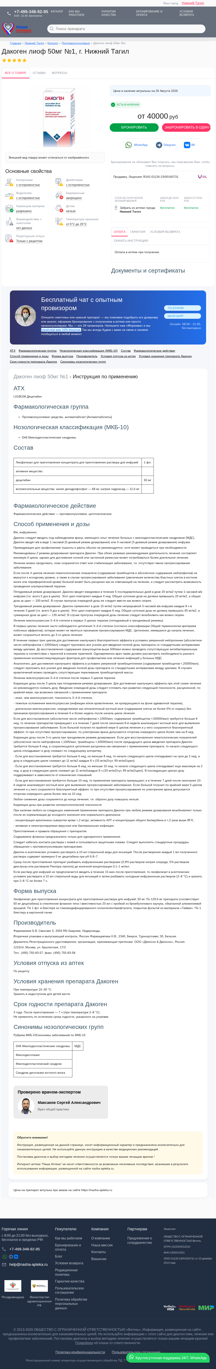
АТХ (12, 350)
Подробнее (84, 1343)
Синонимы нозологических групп (83, 361)
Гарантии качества (69, 1281)
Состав (126, 350)
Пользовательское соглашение (136, 1352)
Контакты (98, 1252)
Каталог (52, 43)
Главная (15, 43)
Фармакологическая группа (38, 350)
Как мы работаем (68, 1238)
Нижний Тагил (193, 3)
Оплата (120, 231)
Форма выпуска (62, 356)
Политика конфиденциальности (80, 1352)
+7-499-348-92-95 (24, 1249)
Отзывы (39, 73)
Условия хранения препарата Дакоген (165, 356)
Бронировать (134, 127)
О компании (100, 1238)
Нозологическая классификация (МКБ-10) (89, 350)
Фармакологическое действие (154, 350)
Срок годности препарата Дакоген (33, 361)
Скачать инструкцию (131, 240)
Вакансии (98, 1259)
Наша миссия (102, 1245)
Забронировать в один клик (188, 127)
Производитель (86, 356)
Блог (58, 1256)
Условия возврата (165, 231)
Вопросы (59, 73)
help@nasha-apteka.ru (28, 1264)
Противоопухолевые (76, 43)
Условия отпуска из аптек (118, 356)
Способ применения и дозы (29, 356)
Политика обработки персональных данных (71, 1304)
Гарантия (137, 231)
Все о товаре (15, 73)
